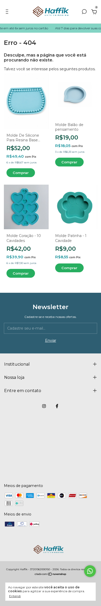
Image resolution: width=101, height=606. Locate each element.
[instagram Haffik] (44, 406)
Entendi (15, 596)
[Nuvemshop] (50, 574)
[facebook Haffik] (57, 406)
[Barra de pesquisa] (84, 12)
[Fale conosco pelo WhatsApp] (90, 571)
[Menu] (8, 12)
